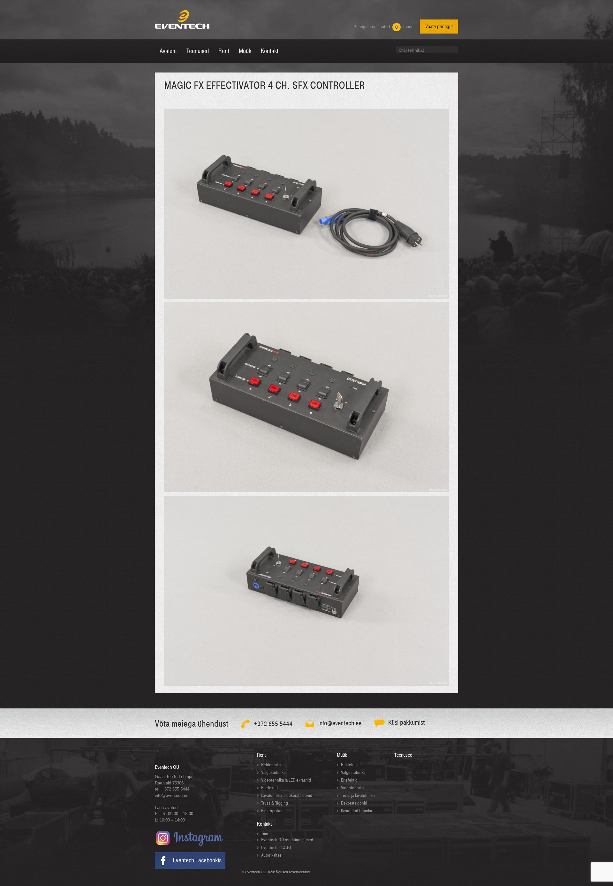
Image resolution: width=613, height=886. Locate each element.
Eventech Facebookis (197, 860)
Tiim (264, 834)
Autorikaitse (271, 855)
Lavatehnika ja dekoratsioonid (286, 795)
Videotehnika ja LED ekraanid (286, 780)
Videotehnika (352, 788)
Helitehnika (271, 765)
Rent (261, 755)
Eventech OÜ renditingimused (287, 840)
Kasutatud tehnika (356, 811)
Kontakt (264, 824)
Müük (342, 755)
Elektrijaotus (271, 811)
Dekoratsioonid (354, 803)
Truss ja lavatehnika (358, 795)
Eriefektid (269, 788)
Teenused (403, 755)
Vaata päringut (439, 26)
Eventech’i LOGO (276, 847)
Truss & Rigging (274, 803)
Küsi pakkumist (406, 722)
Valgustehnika (273, 772)
